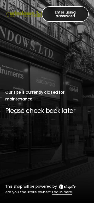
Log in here (62, 192)
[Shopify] (67, 186)
